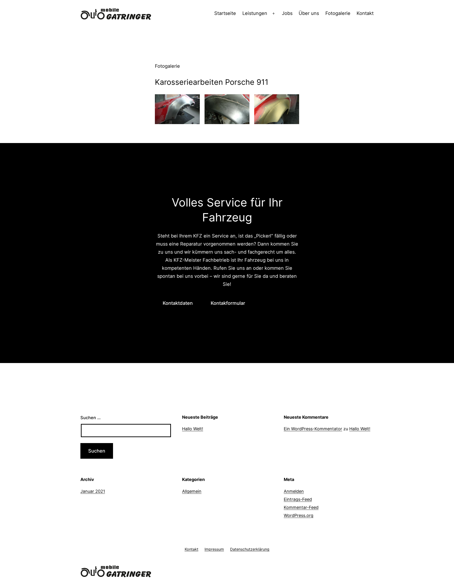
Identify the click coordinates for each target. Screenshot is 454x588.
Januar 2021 (92, 491)
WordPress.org (298, 515)
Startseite (225, 13)
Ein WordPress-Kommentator (313, 428)
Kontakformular (228, 303)
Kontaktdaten (178, 303)
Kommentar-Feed (301, 507)
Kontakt (365, 13)
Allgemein (191, 491)
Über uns (309, 13)
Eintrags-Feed (298, 499)
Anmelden (294, 491)
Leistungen (254, 13)
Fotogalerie (337, 13)
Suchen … (90, 417)
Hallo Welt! (192, 428)
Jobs (287, 13)
